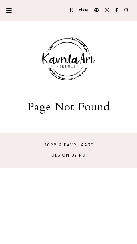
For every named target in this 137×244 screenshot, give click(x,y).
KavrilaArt (79, 145)
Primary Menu (6, 10)
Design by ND (69, 155)
